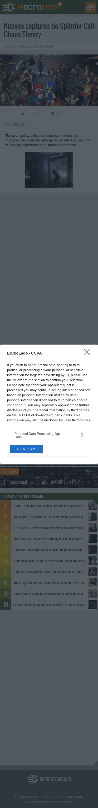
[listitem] (49, 435)
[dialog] (49, 404)
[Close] (88, 353)
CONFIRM (26, 449)
